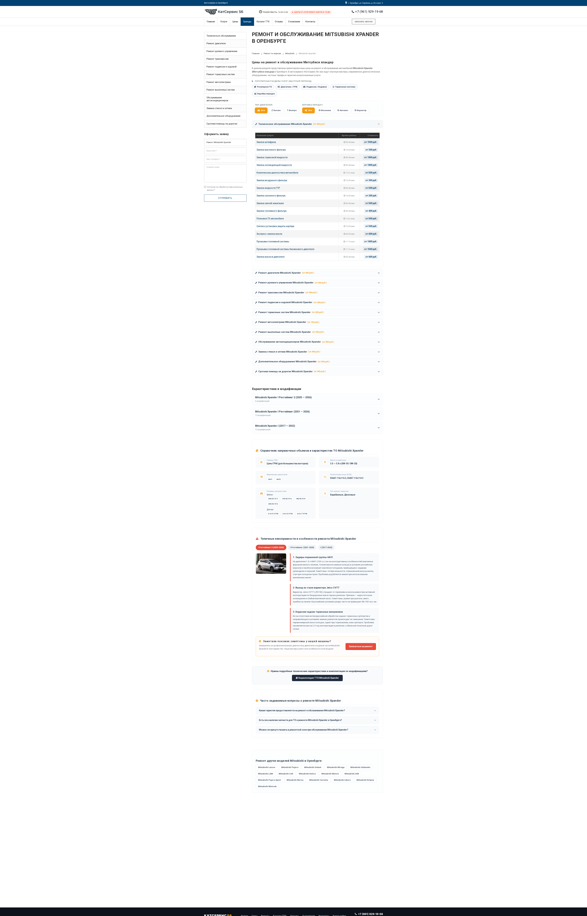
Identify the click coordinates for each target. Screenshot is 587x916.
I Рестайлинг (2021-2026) (302, 547)
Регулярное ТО (264, 87)
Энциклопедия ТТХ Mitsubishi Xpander (318, 678)
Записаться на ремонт (361, 646)
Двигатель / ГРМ (289, 87)
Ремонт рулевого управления (222, 51)
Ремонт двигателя (216, 43)
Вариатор (361, 110)
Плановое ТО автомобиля (270, 218)
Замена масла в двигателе (270, 257)
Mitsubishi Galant (312, 767)
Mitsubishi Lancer (266, 767)
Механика (325, 110)
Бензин (277, 110)
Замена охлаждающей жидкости (274, 165)
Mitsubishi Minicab (267, 786)
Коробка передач (266, 94)
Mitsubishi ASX (352, 774)
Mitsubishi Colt (286, 774)
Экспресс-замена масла (269, 234)
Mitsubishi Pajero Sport (269, 780)
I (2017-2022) (326, 547)
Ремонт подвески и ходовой (221, 66)
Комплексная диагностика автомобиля (277, 172)
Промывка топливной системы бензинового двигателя (285, 249)
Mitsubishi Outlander (360, 767)
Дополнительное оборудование (223, 116)
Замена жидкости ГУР (268, 188)
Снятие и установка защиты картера (275, 226)
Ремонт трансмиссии (218, 58)
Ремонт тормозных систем (221, 74)
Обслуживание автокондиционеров (217, 99)
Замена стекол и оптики (219, 108)
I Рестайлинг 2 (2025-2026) (271, 547)
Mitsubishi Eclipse (365, 780)
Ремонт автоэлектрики (219, 82)
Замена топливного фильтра (271, 211)
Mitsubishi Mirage (336, 767)
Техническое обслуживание (221, 35)
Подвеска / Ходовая (316, 87)
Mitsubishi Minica (330, 774)
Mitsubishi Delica (307, 774)
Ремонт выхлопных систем (221, 89)
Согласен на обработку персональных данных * (223, 188)
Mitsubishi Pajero (289, 767)
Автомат (343, 110)
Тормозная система (345, 87)
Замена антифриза (266, 142)
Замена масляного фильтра (271, 149)
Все (263, 110)
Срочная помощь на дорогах (222, 123)
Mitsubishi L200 (265, 774)
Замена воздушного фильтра (272, 180)
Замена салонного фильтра (271, 195)
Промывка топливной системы (273, 241)
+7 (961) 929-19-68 (369, 11)
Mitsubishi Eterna (295, 780)
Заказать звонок (363, 21)
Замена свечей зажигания (270, 203)
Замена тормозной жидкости (272, 157)
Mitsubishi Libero (342, 780)
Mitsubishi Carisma (318, 780)
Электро (292, 110)
